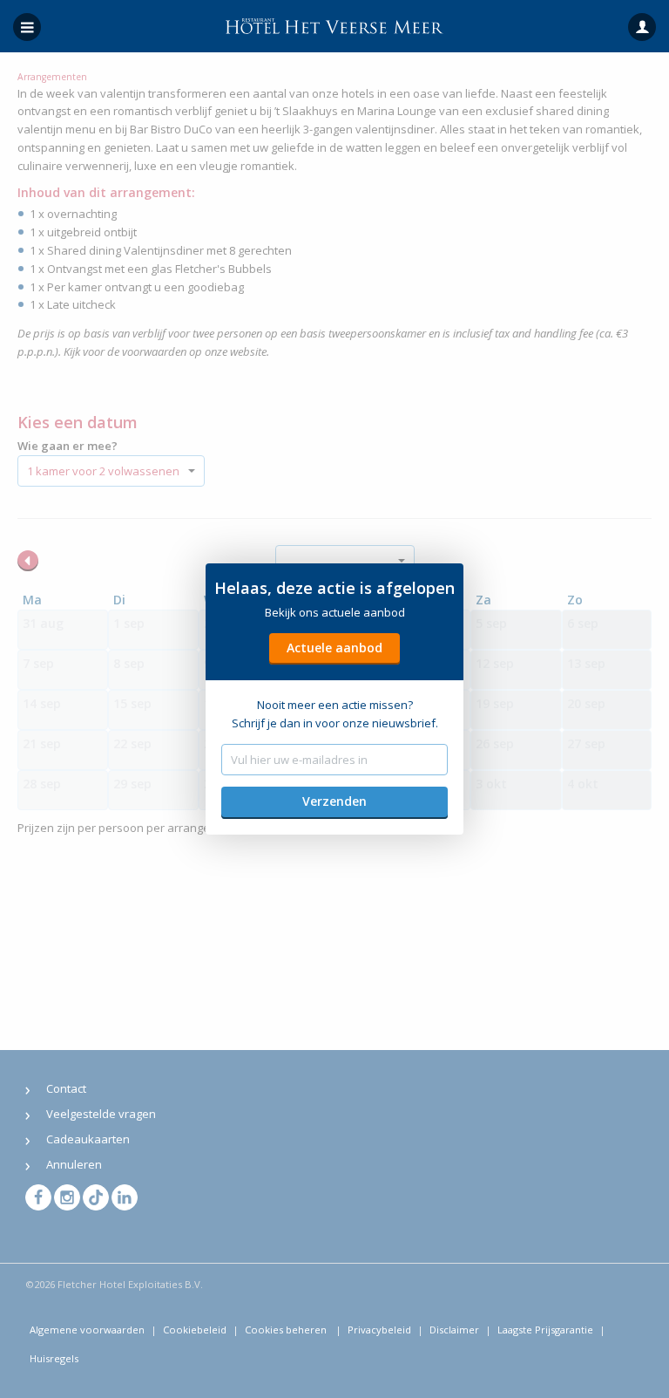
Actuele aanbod (334, 647)
